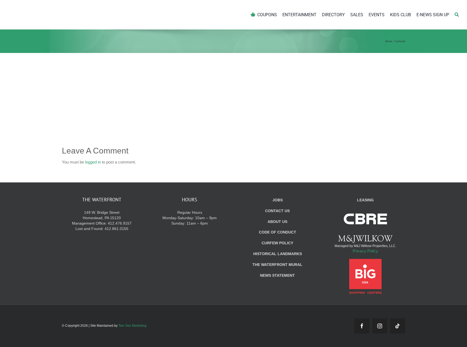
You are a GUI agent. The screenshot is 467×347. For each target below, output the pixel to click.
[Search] (457, 15)
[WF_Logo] (58, 7)
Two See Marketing (132, 326)
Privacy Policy (365, 251)
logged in (93, 162)
